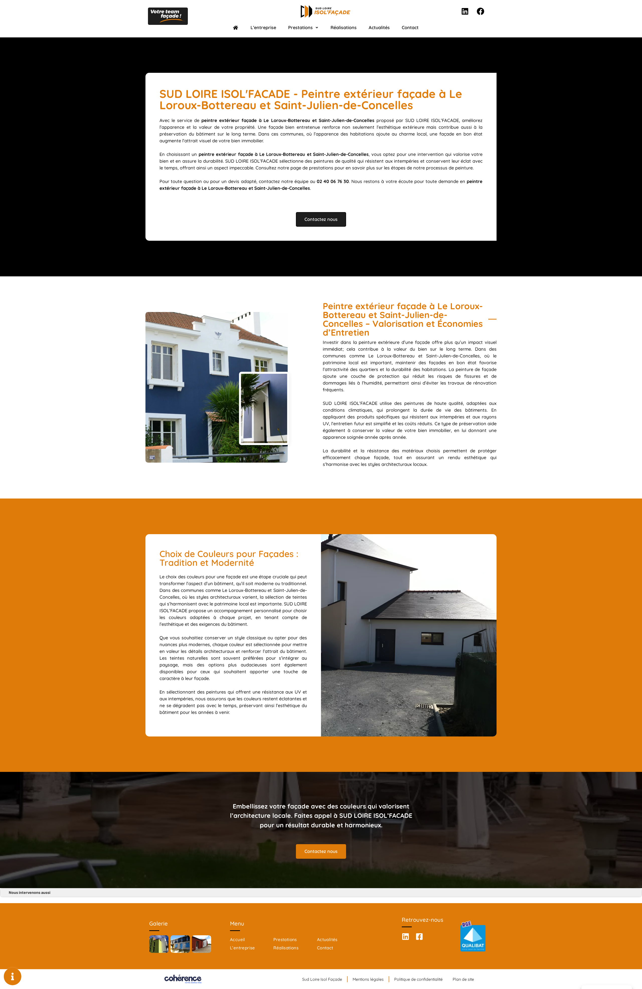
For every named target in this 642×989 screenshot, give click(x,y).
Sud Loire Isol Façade (322, 979)
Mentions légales (368, 979)
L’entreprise (263, 27)
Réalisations (344, 27)
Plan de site (463, 979)
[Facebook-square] (419, 936)
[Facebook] (480, 11)
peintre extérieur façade (226, 154)
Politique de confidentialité (418, 979)
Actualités (379, 27)
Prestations (300, 27)
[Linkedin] (465, 11)
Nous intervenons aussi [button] (29, 892)
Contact (410, 27)
